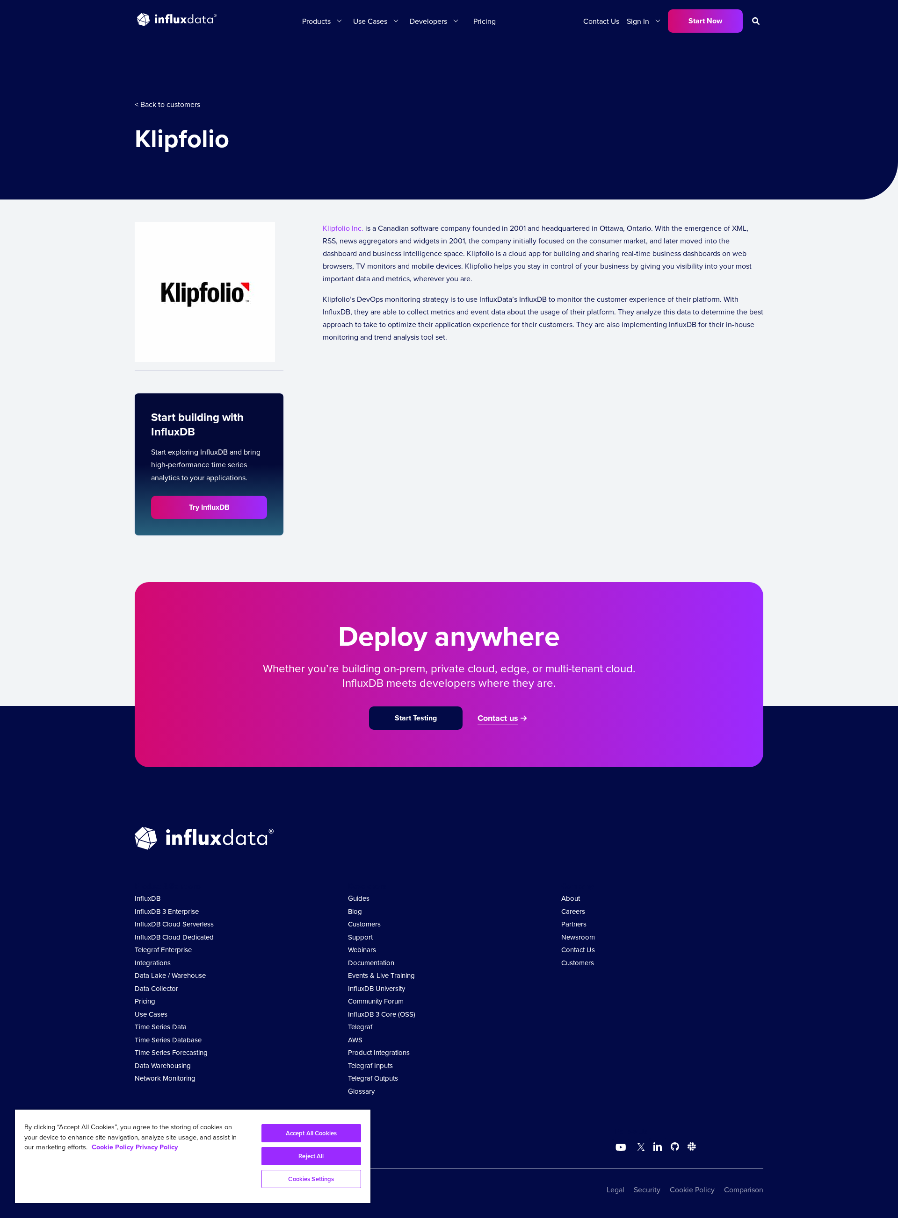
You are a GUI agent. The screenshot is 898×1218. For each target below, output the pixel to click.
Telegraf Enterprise (163, 949)
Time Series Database (168, 1040)
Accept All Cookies (311, 1133)
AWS (355, 1040)
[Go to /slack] (690, 1148)
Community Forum (376, 1001)
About (570, 898)
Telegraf (360, 1027)
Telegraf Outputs (373, 1078)
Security (647, 1189)
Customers (364, 924)
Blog (355, 911)
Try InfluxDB (209, 507)
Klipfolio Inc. (343, 228)
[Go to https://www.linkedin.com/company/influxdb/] (657, 1146)
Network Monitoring (165, 1078)
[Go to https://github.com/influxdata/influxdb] (675, 1148)
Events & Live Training (381, 975)
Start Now (705, 20)
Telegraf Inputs (370, 1065)
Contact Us (601, 21)
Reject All (311, 1156)
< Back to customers (167, 104)
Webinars (362, 949)
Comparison (743, 1189)
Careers (573, 911)
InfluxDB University (376, 988)
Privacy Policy (157, 1147)
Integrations (153, 963)
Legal (615, 1189)
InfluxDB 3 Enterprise (167, 911)
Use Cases (151, 1014)
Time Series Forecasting (171, 1052)
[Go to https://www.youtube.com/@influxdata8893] (622, 1147)
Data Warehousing (163, 1065)
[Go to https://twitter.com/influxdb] (639, 1148)
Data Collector (156, 988)
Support (360, 937)
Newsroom (578, 937)
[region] (192, 1156)
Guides (358, 898)
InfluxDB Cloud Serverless (174, 924)
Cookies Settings (311, 1179)
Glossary (361, 1091)
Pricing (484, 21)
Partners (574, 924)
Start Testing (416, 717)
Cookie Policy (692, 1189)
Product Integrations (379, 1052)
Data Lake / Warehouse (170, 975)
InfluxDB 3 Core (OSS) (381, 1014)
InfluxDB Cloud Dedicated (174, 937)
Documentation (371, 963)
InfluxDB (147, 898)
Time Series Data (161, 1027)
